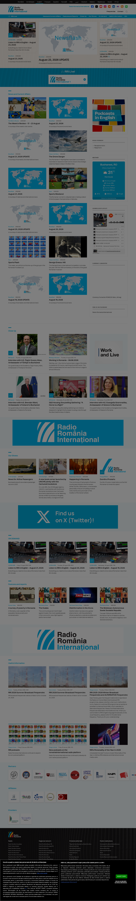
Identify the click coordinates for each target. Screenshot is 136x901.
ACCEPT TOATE (121, 876)
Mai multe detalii (42, 873)
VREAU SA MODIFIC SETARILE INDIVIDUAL (121, 882)
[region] (68, 880)
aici (26, 888)
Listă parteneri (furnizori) (69, 882)
